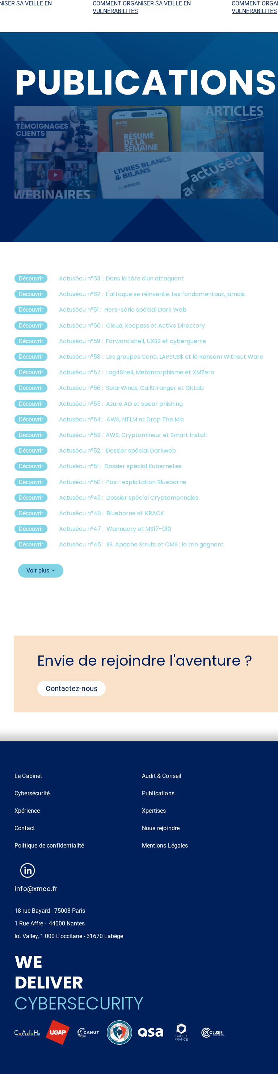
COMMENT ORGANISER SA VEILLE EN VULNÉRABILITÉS (132, 7)
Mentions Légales (165, 845)
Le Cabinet (28, 776)
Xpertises (154, 810)
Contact (24, 828)
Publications (158, 793)
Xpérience (27, 810)
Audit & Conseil (161, 776)
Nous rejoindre (161, 828)
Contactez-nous (71, 688)
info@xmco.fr (35, 888)
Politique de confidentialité (49, 845)
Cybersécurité (32, 793)
